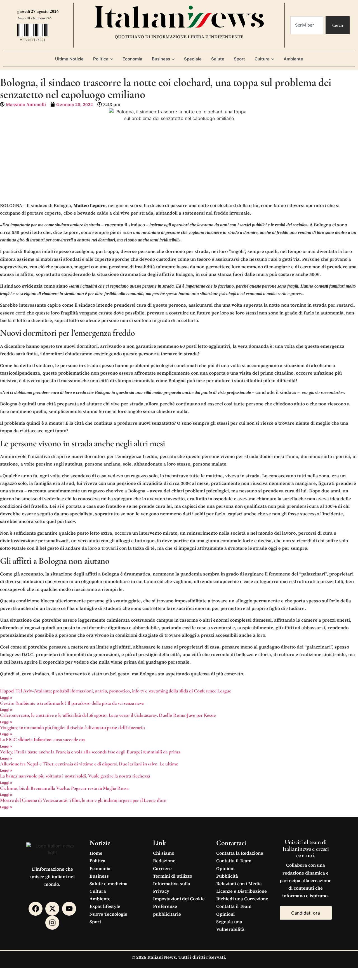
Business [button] (161, 59)
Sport (239, 59)
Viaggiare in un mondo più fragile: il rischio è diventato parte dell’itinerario (72, 727)
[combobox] (306, 25)
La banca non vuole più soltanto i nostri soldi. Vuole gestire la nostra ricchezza (75, 776)
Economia (132, 59)
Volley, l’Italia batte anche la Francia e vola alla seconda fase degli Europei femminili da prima (90, 752)
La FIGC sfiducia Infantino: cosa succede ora (43, 739)
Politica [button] (101, 59)
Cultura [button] (262, 59)
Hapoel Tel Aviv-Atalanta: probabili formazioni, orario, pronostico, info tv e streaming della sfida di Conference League (115, 691)
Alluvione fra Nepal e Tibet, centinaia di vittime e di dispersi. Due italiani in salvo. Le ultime (89, 764)
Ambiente (293, 59)
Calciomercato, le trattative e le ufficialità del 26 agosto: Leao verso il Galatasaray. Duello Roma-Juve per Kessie (108, 715)
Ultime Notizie (69, 59)
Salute (217, 59)
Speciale (193, 59)
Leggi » (6, 698)
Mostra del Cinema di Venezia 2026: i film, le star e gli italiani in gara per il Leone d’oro (83, 800)
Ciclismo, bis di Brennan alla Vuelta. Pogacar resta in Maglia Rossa (64, 788)
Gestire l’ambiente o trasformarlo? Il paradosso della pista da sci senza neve (72, 703)
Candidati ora (305, 913)
